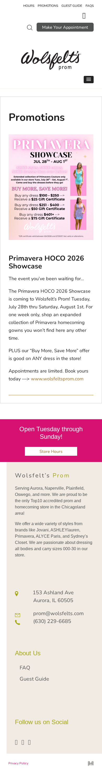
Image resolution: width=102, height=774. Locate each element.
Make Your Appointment (65, 27)
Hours (28, 5)
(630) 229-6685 (52, 621)
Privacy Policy (18, 763)
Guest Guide (71, 5)
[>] (29, 27)
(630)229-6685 (85, 18)
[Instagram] (16, 741)
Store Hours (51, 451)
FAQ (25, 667)
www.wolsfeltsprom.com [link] (57, 378)
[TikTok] (29, 741)
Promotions (48, 5)
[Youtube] (22, 741)
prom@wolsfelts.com (58, 613)
